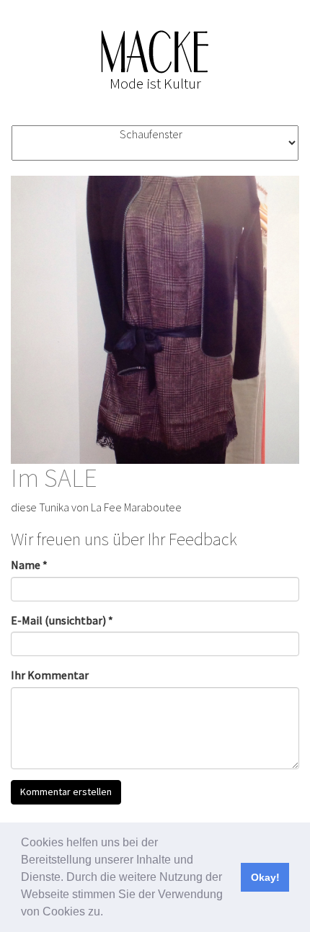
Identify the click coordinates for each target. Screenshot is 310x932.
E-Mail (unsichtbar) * (62, 620)
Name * (29, 564)
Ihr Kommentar (50, 675)
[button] (108, 913)
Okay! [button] (265, 877)
